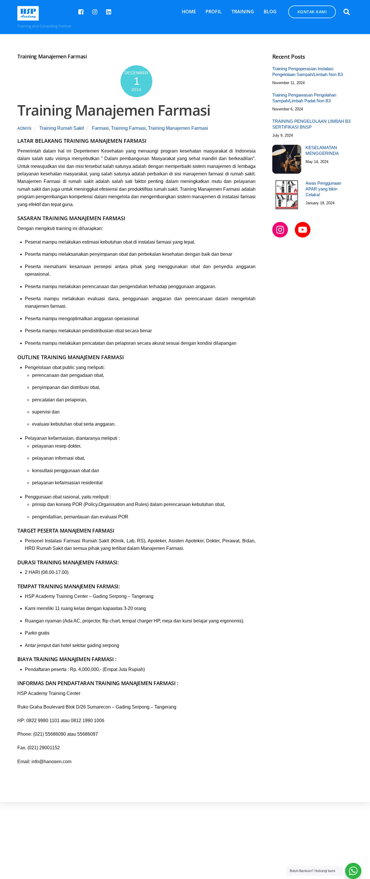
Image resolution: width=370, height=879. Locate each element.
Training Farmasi (128, 128)
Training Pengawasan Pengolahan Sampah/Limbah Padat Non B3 (304, 97)
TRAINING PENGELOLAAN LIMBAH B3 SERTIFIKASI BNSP (311, 124)
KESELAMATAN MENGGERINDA (322, 150)
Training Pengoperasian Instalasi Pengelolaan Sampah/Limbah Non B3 (307, 71)
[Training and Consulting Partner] (28, 17)
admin (24, 128)
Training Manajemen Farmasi (113, 110)
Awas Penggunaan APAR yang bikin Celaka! (323, 189)
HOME (189, 11)
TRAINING (243, 11)
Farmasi (100, 128)
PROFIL (214, 11)
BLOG (270, 11)
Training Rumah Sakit (61, 128)
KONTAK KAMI (312, 11)
